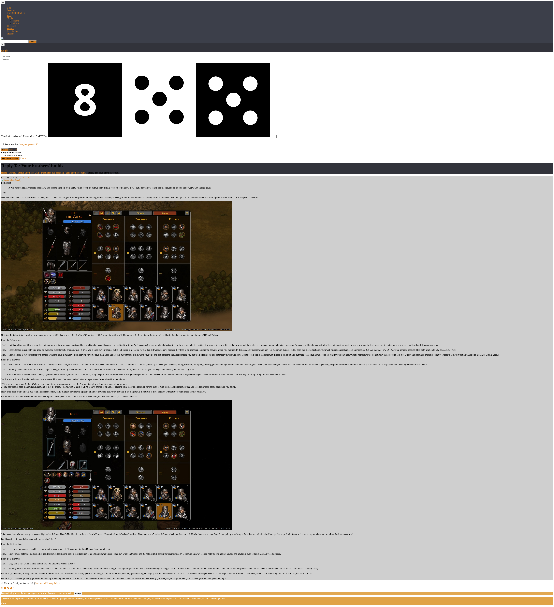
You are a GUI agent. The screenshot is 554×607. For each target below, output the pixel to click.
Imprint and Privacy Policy (47, 583)
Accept (78, 593)
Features (11, 10)
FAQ (9, 15)
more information (65, 593)
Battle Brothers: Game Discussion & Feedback (41, 173)
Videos (16, 23)
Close (3, 603)
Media (10, 18)
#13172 (26, 177)
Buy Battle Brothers (16, 13)
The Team (11, 26)
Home (4, 173)
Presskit (10, 33)
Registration (12, 31)
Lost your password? (28, 144)
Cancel (23, 158)
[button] (2, 39)
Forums (10, 28)
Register (13, 149)
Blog (9, 7)
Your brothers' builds (75, 173)
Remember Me (11, 144)
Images (16, 20)
